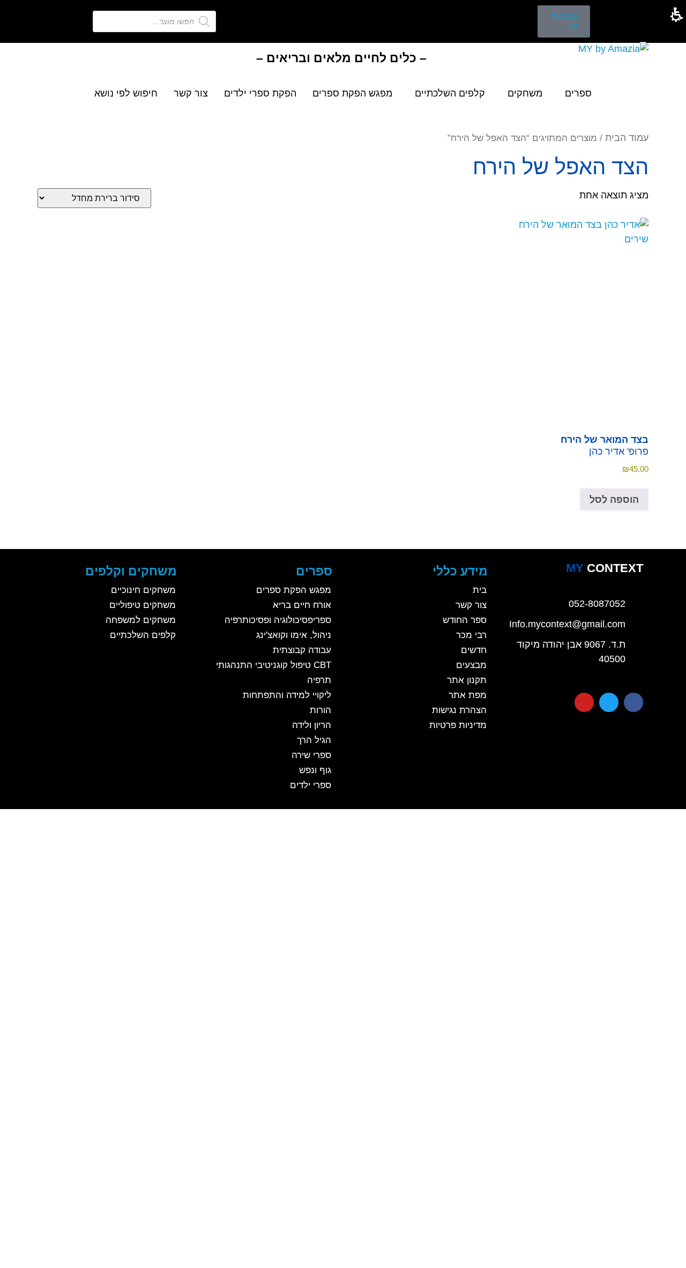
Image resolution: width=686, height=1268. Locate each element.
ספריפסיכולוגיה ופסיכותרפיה (278, 620)
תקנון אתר (467, 680)
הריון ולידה (311, 725)
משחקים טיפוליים (142, 605)
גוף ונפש (315, 770)
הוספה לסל (614, 499)
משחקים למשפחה (141, 620)
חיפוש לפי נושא (126, 93)
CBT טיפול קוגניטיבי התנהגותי (273, 665)
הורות (320, 710)
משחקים (525, 93)
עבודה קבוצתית (302, 650)
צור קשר (191, 93)
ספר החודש (465, 620)
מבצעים (471, 665)
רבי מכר (471, 635)
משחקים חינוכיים (143, 590)
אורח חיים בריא (302, 605)
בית (480, 590)
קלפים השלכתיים (450, 93)
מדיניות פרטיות (458, 725)
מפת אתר (468, 695)
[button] (564, 21)
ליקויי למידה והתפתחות (287, 695)
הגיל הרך (314, 740)
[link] (604, 568)
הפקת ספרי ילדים (260, 93)
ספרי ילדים (310, 785)
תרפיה (319, 680)
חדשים (474, 650)
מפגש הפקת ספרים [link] (352, 93)
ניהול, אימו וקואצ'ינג (293, 635)
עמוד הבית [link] (626, 137)
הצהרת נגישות (459, 710)
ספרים (578, 93)
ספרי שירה (311, 755)
